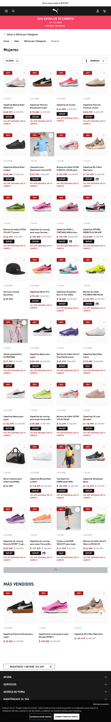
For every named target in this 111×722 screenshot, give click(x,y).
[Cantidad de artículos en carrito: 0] (105, 11)
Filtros (10, 60)
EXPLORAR (50, 26)
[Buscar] (13, 11)
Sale (16, 41)
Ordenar (94, 60)
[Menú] (6, 11)
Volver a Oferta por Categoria (22, 34)
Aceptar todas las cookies (66, 716)
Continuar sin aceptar (101, 704)
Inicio (6, 41)
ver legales (60, 26)
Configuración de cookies (40, 716)
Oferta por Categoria (35, 41)
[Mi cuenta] (98, 11)
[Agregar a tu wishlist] (24, 73)
